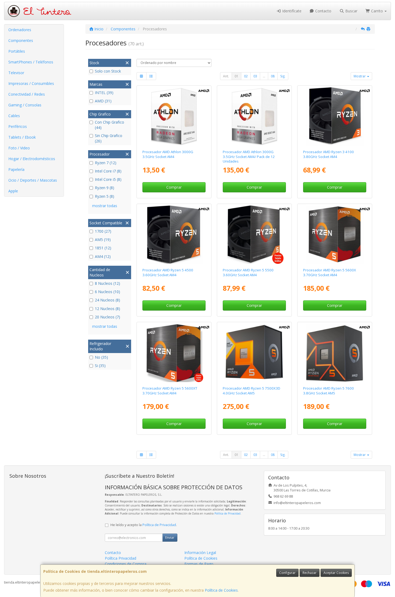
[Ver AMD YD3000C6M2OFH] (174, 116)
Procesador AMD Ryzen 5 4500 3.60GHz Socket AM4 (167, 272)
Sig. (282, 76)
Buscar (350, 10)
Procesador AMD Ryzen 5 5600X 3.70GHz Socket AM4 (329, 272)
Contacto (322, 10)
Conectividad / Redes (26, 94)
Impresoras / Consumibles (31, 83)
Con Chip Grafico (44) (109, 125)
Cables (14, 115)
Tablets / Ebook (22, 137)
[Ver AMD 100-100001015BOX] (335, 353)
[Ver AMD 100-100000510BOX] (335, 116)
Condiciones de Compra (125, 563)
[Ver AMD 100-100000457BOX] (254, 235)
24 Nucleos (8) (107, 300)
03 (255, 76)
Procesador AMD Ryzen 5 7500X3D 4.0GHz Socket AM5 (251, 390)
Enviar (169, 537)
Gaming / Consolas (24, 104)
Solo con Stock (108, 71)
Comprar (174, 187)
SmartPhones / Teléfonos (30, 61)
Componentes (20, 40)
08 (273, 76)
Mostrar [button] (360, 76)
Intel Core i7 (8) (108, 171)
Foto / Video (19, 147)
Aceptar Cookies (336, 572)
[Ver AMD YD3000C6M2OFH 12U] (254, 116)
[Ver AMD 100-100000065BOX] (335, 235)
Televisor (16, 72)
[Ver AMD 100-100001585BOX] (174, 353)
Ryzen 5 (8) (104, 196)
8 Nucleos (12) (107, 283)
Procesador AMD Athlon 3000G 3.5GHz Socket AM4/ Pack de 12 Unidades (249, 156)
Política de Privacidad (227, 513)
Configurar (287, 572)
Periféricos (17, 126)
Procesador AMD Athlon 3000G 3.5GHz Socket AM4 (167, 154)
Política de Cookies (221, 590)
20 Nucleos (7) (107, 316)
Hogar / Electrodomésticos (31, 158)
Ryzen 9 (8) (104, 187)
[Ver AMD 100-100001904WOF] (254, 353)
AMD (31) (103, 100)
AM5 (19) (103, 239)
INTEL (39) (104, 92)
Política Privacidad (120, 558)
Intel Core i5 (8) (108, 179)
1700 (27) (103, 231)
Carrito (377, 10)
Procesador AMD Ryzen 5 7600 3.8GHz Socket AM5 (328, 390)
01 (236, 76)
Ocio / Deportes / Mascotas (32, 180)
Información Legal (200, 552)
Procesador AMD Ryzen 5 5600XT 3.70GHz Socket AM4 (169, 390)
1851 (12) (103, 247)
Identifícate (291, 10)
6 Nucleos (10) (107, 291)
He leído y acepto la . (143, 525)
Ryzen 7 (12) (105, 162)
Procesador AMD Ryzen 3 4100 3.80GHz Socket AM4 (328, 154)
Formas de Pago (198, 563)
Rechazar (310, 572)
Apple (13, 190)
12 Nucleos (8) (107, 308)
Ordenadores (19, 29)
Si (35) (100, 365)
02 (246, 76)
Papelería (16, 169)
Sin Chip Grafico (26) (108, 138)
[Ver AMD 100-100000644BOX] (174, 235)
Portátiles (16, 51)
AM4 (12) (103, 256)
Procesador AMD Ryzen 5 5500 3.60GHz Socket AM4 (248, 272)
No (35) (101, 357)
